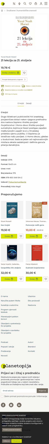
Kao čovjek (5, 225)
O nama (4, 296)
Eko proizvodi (34, 301)
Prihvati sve (17, 441)
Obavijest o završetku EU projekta (10, 331)
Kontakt (31, 351)
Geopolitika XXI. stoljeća (11, 268)
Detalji (28, 103)
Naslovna (32, 305)
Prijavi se (42, 391)
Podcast (4, 342)
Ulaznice (31, 296)
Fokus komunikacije (17, 182)
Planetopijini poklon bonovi (9, 318)
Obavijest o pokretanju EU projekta (11, 324)
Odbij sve (6, 441)
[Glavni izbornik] (46, 3)
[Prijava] (41, 3)
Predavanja (6, 351)
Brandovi (32, 347)
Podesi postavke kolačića (12, 430)
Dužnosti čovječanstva (35, 268)
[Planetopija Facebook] (3, 405)
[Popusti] (14, 3)
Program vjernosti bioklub (8, 311)
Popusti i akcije (7, 347)
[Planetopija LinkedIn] (19, 405)
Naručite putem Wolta (10, 301)
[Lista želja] (30, 3)
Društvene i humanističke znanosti (22, 10)
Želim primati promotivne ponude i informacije (25, 396)
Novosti (4, 356)
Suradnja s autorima (9, 305)
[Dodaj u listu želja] (24, 72)
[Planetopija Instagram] (11, 405)
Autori (30, 342)
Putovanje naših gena (35, 225)
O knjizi (21, 103)
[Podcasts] (19, 3)
